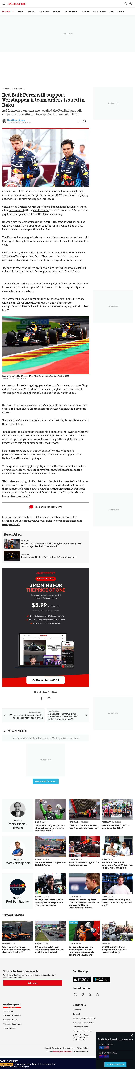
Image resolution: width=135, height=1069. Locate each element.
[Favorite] (78, 121)
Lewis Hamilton (44, 256)
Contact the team (80, 1027)
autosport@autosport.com (84, 1018)
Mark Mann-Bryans (16, 120)
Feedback (77, 1010)
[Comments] (85, 121)
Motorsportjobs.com (12, 1015)
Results (56, 11)
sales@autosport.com (82, 1031)
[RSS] (97, 994)
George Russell (11, 524)
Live (111, 11)
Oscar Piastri (16, 210)
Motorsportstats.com (12, 1024)
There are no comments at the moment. (45, 738)
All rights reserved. (80, 1052)
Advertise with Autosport (83, 1022)
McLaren (38, 206)
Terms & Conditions (53, 1048)
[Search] (125, 3)
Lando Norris (41, 210)
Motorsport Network (62, 1052)
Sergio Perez (39, 195)
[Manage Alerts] (49, 698)
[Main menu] (3, 3)
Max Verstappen (31, 198)
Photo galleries (71, 11)
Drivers (120, 11)
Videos (85, 11)
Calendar (30, 11)
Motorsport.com (10, 1020)
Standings (44, 11)
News (20, 11)
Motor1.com (8, 1011)
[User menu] (130, 3)
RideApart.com (9, 1028)
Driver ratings (99, 11)
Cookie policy (69, 1048)
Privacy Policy (82, 1048)
